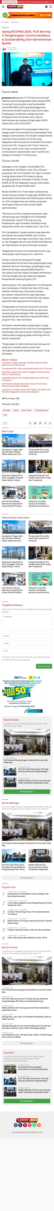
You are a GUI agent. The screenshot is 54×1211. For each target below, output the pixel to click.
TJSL (5, 415)
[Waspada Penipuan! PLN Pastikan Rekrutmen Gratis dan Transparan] (40, 466)
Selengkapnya (26, 791)
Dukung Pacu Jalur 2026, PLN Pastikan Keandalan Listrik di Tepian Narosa (26, 1018)
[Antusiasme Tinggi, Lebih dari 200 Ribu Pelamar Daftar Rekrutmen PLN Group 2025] (13, 440)
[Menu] (3, 7)
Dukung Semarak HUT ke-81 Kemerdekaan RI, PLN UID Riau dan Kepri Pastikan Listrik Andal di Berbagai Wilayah (26, 1027)
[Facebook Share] (30, 423)
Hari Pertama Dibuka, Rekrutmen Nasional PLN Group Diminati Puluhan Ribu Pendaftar (24, 385)
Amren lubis (11, 48)
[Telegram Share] (45, 423)
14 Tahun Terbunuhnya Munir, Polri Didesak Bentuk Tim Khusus (28, 913)
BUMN (15, 410)
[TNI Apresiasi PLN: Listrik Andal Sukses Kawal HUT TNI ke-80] (40, 440)
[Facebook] (16, 1125)
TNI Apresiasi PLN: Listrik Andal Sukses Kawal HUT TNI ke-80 (27, 368)
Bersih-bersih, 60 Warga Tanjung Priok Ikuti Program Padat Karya (30, 922)
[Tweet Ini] (35, 423)
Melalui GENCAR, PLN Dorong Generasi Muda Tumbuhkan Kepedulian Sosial (34, 781)
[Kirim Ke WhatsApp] (50, 423)
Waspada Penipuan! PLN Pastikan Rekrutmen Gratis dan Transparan (25, 379)
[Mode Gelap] (46, 7)
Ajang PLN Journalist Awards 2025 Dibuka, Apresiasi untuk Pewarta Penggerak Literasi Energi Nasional (26, 390)
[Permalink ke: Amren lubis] (4, 48)
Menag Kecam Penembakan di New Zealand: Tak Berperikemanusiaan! (28, 895)
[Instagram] (30, 1125)
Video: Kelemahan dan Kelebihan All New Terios (27, 938)
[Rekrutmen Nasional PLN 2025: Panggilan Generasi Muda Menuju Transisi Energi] (13, 466)
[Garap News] (15, 7)
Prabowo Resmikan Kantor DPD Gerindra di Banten (29, 930)
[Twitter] (20, 1125)
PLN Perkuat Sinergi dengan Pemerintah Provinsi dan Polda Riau (26, 761)
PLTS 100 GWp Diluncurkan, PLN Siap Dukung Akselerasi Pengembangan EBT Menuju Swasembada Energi (33, 770)
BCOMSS (6, 410)
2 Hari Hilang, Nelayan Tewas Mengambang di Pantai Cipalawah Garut (30, 904)
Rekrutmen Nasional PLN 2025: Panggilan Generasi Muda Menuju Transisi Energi (25, 373)
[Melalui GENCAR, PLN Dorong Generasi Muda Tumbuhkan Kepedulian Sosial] (10, 782)
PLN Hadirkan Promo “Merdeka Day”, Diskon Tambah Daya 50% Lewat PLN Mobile (27, 1036)
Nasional (5, 27)
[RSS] (39, 1125)
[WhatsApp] (34, 1125)
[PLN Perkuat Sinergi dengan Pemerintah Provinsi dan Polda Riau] (27, 742)
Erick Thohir (27, 410)
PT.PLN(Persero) (41, 410)
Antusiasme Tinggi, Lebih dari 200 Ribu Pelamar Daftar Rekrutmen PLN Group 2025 (25, 364)
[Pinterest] (25, 1125)
